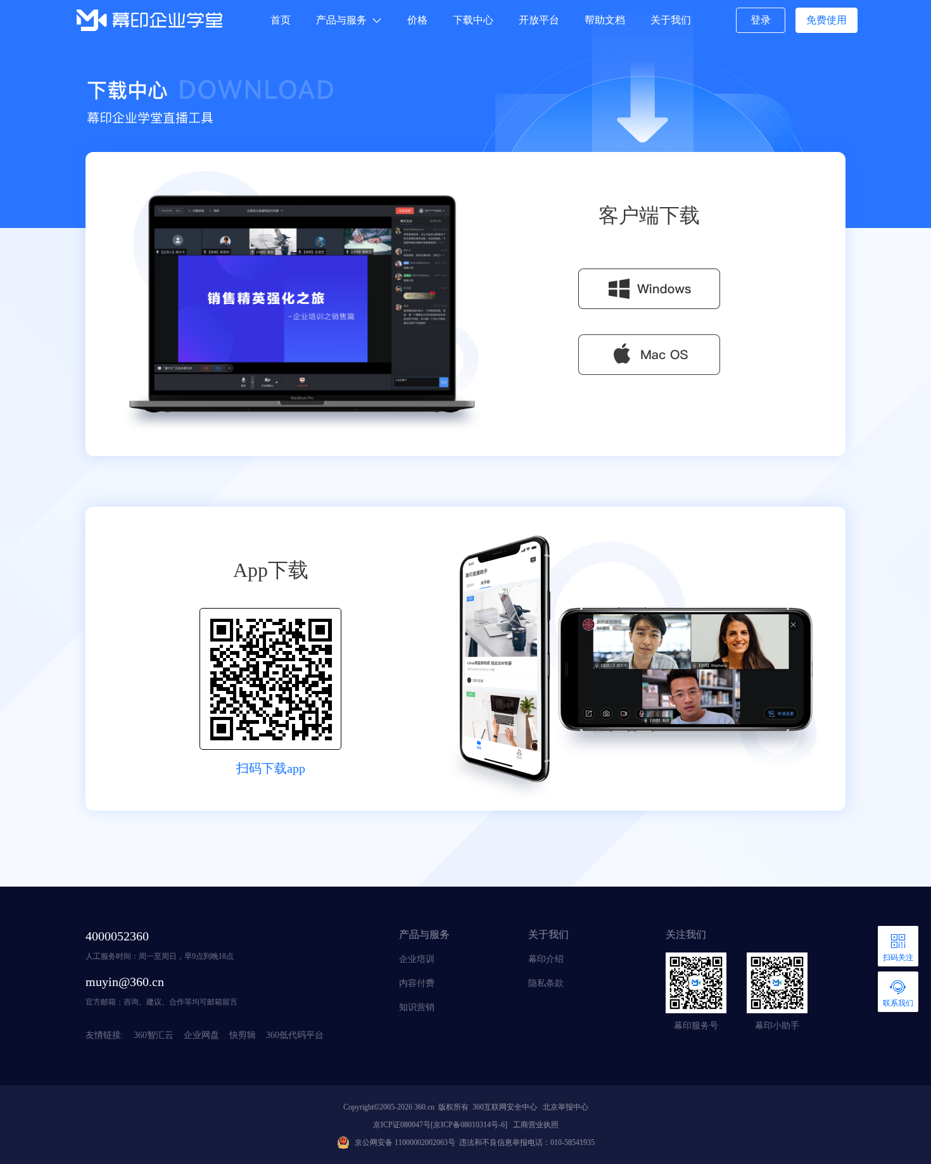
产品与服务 (341, 20)
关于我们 (670, 20)
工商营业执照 (534, 1124)
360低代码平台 (295, 1035)
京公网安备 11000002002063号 (405, 1142)
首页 (280, 20)
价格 (417, 20)
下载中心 (473, 20)
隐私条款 (546, 983)
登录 (760, 20)
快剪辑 (242, 1035)
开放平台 (539, 20)
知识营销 (416, 1007)
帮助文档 (605, 20)
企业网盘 (201, 1035)
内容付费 (416, 983)
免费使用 (826, 20)
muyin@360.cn (125, 982)
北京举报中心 (563, 1107)
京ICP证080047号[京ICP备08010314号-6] (440, 1124)
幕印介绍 (546, 959)
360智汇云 (154, 1035)
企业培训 (416, 959)
